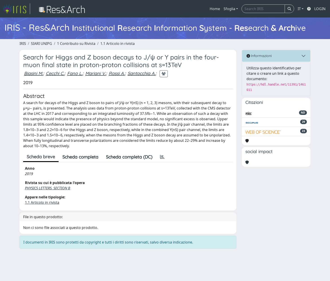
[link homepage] (16, 8)
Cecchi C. (55, 73)
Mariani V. (95, 73)
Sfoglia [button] (229, 8)
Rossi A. (117, 73)
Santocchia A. (141, 73)
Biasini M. (33, 73)
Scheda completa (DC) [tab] (129, 157)
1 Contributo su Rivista (76, 43)
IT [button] (299, 8)
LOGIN (320, 8)
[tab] (162, 157)
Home (215, 8)
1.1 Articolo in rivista (117, 43)
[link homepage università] (63, 8)
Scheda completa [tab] (80, 157)
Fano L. (74, 73)
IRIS (23, 43)
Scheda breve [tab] (41, 156)
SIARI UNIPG (41, 43)
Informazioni (261, 55)
